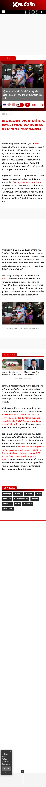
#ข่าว (38, 494)
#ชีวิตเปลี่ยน (7, 508)
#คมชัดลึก (7, 498)
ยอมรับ (6, 768)
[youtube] (33, 12)
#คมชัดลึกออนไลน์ (21, 498)
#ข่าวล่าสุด (7, 494)
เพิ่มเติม (7, 764)
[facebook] (25, 12)
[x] (29, 12)
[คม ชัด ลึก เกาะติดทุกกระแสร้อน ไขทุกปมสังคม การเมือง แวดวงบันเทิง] (23, 5)
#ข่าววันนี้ (18, 494)
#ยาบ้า (17, 503)
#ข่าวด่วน (29, 494)
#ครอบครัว (7, 503)
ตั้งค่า (6, 773)
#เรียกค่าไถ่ (28, 503)
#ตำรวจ (35, 498)
